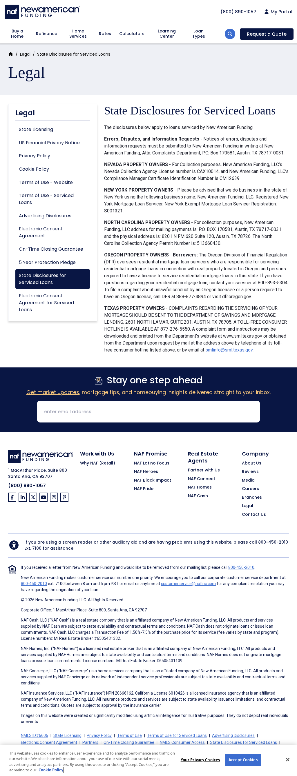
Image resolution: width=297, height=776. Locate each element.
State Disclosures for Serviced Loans (42, 279)
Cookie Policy (34, 169)
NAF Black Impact (152, 480)
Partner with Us (204, 470)
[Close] (287, 759)
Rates (105, 34)
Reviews (250, 471)
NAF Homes (200, 487)
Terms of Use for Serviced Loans (177, 735)
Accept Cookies (243, 759)
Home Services (78, 33)
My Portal (280, 12)
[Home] (42, 11)
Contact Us (254, 514)
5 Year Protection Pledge (47, 262)
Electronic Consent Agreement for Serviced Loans (46, 302)
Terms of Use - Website (46, 182)
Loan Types (198, 33)
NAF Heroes (146, 471)
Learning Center (167, 33)
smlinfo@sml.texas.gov (229, 350)
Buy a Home (17, 33)
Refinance (46, 34)
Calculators (131, 34)
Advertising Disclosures (45, 215)
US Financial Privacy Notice (49, 142)
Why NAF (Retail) (97, 463)
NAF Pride (143, 488)
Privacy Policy (34, 155)
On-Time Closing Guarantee (51, 249)
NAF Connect (201, 479)
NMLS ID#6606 (34, 735)
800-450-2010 (273, 542)
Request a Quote (267, 34)
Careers (250, 488)
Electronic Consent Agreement (41, 232)
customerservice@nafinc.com (188, 583)
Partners (90, 742)
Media (248, 480)
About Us (251, 463)
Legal (25, 54)
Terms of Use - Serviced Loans (46, 199)
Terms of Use (129, 735)
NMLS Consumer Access (182, 742)
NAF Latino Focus (151, 463)
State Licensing (36, 129)
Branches (252, 497)
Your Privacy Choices (200, 759)
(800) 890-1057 (27, 485)
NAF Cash (198, 496)
